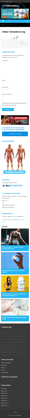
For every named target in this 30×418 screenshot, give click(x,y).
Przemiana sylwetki (19, 350)
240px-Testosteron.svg (24, 42)
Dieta (8, 336)
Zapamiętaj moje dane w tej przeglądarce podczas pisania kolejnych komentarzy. (14, 104)
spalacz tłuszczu (12, 182)
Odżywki (14, 216)
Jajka (21, 336)
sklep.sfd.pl (4, 388)
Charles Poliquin (25, 333)
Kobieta (25, 336)
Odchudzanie (5, 345)
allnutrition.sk (4, 395)
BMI (16, 333)
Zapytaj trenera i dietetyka (15, 134)
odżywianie (14, 345)
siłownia (13, 352)
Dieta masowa (13, 336)
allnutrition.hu (4, 398)
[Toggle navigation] (3, 21)
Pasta (21, 348)
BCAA (22, 330)
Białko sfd (4, 200)
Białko (3, 333)
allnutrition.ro (4, 400)
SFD (3, 203)
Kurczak (19, 339)
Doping (3, 367)
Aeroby (2, 330)
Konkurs (3, 339)
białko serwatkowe (10, 333)
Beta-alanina (26, 330)
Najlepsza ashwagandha (8, 207)
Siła (10, 352)
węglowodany (9, 355)
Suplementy (26, 352)
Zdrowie (3, 370)
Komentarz (5, 60)
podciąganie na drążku (11, 350)
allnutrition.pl (4, 391)
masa (23, 339)
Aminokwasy (8, 330)
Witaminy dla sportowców (8, 205)
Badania (19, 330)
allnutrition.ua (4, 403)
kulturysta (14, 339)
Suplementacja (4, 372)
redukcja (3, 352)
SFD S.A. (19, 415)
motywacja (9, 342)
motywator (18, 342)
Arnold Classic (14, 330)
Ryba (8, 352)
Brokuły (18, 333)
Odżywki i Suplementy (12, 348)
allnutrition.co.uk (5, 405)
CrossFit (3, 336)
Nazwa (4, 80)
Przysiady (24, 350)
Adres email (5, 87)
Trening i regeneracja (6, 362)
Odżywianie (4, 365)
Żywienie (25, 355)
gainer (18, 336)
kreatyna (8, 339)
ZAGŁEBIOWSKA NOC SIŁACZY (17, 355)
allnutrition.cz (4, 393)
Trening (3, 355)
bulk (21, 333)
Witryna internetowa (7, 94)
